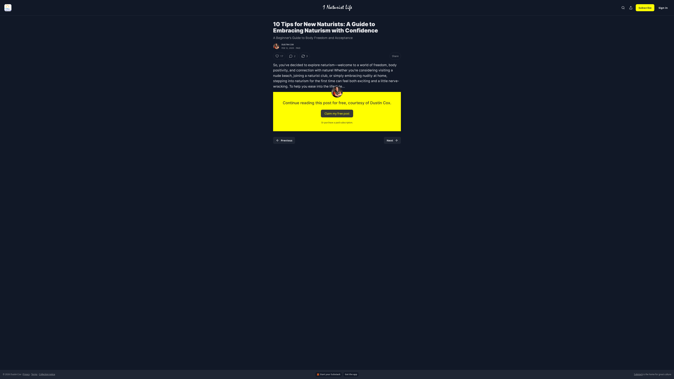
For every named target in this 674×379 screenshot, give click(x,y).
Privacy (26, 374)
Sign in (663, 7)
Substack (638, 374)
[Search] (623, 7)
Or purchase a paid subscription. (337, 122)
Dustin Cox (288, 44)
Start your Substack (330, 374)
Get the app (351, 374)
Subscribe (645, 7)
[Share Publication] (630, 7)
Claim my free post (337, 113)
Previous (286, 140)
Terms (34, 374)
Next (390, 140)
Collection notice (47, 374)
